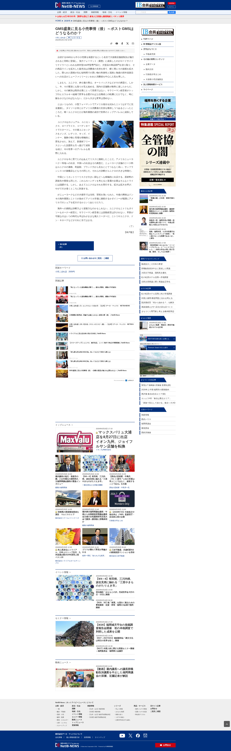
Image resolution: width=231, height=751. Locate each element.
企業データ (150, 64)
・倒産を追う (118, 714)
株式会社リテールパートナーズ (67, 518)
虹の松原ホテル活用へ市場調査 (154, 277)
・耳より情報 (118, 709)
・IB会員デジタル (139, 714)
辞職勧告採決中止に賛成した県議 (155, 268)
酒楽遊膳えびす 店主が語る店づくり (157, 307)
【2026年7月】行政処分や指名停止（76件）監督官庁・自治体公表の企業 (122, 514)
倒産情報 (95, 12)
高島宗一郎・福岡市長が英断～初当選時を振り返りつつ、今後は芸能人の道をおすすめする (161, 222)
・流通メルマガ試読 (140, 712)
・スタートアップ (61, 725)
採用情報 (87, 737)
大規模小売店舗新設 (154, 79)
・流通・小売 (59, 714)
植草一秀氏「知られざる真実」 (94, 556)
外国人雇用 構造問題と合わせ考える (157, 298)
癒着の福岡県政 (61, 487)
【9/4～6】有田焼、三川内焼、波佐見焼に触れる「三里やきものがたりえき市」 (94, 478)
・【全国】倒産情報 (93, 712)
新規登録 (171, 3)
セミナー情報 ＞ (63, 618)
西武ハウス (146, 419)
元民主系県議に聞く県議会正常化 (155, 282)
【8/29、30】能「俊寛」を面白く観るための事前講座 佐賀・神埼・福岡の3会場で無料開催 (115, 605)
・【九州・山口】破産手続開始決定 (98, 714)
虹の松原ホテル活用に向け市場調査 (156, 294)
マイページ (148, 89)
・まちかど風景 (119, 712)
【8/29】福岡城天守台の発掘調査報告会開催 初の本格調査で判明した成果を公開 (114, 628)
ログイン (171, 6)
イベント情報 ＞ (63, 572)
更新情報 (75, 725)
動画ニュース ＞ (63, 662)
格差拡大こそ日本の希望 (152, 264)
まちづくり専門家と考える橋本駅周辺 (157, 311)
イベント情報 (121, 12)
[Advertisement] (95, 403)
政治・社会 (75, 12)
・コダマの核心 (119, 717)
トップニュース (78, 722)
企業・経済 (62, 12)
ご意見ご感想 (155, 711)
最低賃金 (145, 428)
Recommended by (119, 380)
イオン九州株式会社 (103, 450)
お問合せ (153, 709)
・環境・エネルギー (61, 720)
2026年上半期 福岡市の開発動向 (155, 390)
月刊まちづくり (150, 49)
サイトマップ (100, 737)
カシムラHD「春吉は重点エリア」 (156, 398)
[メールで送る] (133, 43)
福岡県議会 (146, 424)
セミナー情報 (77, 717)
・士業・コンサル (61, 723)
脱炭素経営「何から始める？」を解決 (157, 302)
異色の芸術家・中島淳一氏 (119, 487)
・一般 (57, 709)
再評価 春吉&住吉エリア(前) (153, 394)
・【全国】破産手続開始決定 (96, 717)
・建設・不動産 (60, 712)
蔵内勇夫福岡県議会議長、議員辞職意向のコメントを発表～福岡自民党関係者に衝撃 (161, 211)
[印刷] (117, 43)
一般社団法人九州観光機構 (92, 485)
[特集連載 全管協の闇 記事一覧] (158, 154)
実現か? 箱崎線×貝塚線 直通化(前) (156, 385)
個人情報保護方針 (73, 737)
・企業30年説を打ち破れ (122, 720)
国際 (85, 12)
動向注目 (149, 69)
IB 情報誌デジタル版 (152, 44)
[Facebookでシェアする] (122, 43)
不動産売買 (150, 54)
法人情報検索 (94, 6)
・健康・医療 (59, 717)
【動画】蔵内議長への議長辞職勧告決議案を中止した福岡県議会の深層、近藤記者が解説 (114, 672)
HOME (58, 21)
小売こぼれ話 (60, 38)
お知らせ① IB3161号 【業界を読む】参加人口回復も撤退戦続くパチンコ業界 (90, 16)
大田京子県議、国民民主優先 (153, 273)
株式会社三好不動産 (117, 556)
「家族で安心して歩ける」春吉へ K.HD (158, 403)
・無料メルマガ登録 (140, 709)
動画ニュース (77, 720)
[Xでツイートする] (127, 43)
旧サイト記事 (155, 706)
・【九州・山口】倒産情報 (96, 709)
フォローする (75, 37)
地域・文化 (107, 12)
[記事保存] (111, 43)
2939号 (67, 21)
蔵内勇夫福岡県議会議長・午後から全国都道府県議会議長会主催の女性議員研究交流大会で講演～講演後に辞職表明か (94, 517)
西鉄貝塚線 (146, 432)
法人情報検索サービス (153, 84)
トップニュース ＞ (64, 425)
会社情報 (58, 737)
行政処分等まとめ (116, 520)
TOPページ (148, 39)
